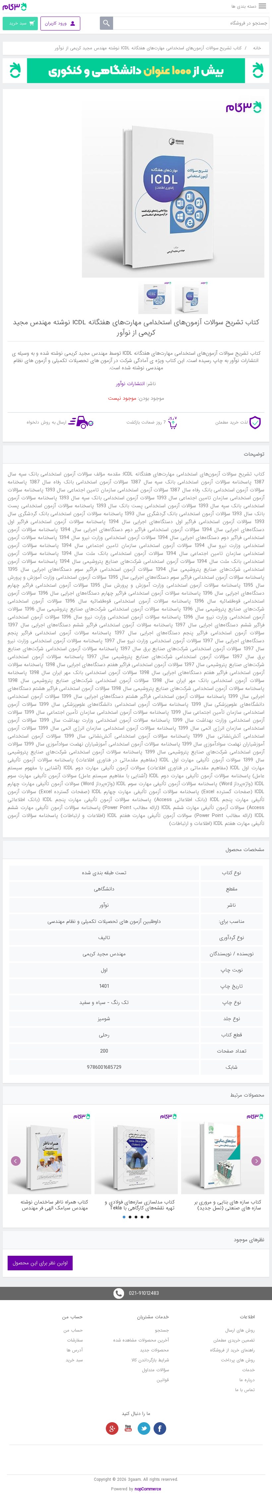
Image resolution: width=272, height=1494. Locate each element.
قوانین (163, 1380)
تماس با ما (245, 1390)
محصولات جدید (154, 1350)
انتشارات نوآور (130, 384)
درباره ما (247, 1380)
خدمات (248, 1370)
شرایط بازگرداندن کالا (150, 1360)
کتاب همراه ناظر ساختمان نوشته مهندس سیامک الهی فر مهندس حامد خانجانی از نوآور (54, 1205)
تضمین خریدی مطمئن (234, 1340)
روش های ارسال (240, 1330)
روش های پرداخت (238, 1360)
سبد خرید (74, 1360)
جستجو (162, 1330)
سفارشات (75, 1340)
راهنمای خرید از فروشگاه (232, 1350)
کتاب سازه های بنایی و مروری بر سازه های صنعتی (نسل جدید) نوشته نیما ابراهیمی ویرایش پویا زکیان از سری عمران (227, 1205)
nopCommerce (148, 1489)
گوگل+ (112, 1428)
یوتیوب (128, 1428)
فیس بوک (160, 1428)
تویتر (144, 1428)
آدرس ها (75, 1350)
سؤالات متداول (155, 1370)
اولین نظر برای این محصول (40, 1263)
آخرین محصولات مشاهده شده (141, 1340)
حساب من (73, 1330)
